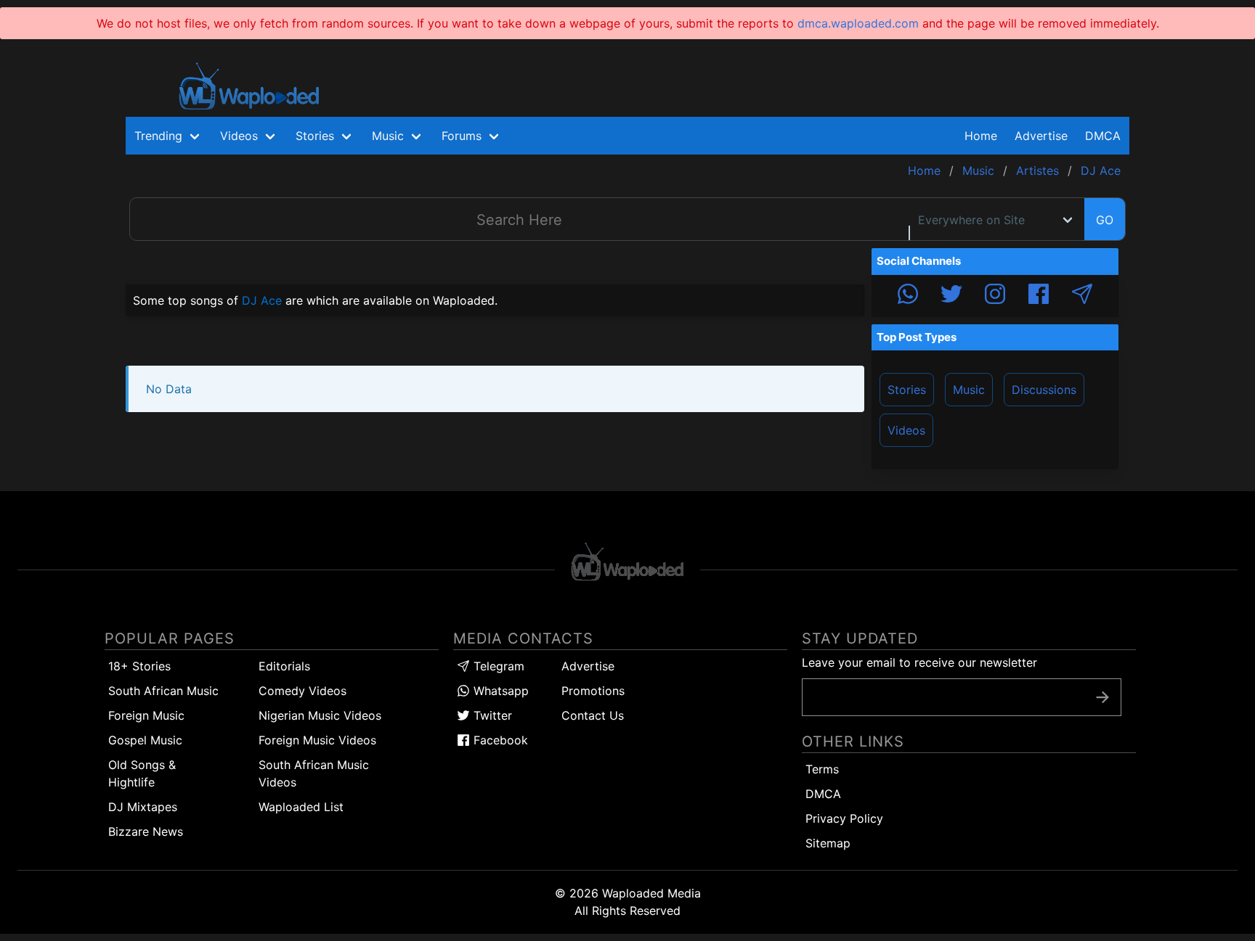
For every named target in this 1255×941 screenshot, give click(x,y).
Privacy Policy (844, 818)
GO (1104, 220)
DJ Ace (262, 300)
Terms (822, 769)
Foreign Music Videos (317, 740)
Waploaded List (301, 807)
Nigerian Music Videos (320, 715)
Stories (907, 389)
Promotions (593, 690)
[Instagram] (995, 296)
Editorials (284, 666)
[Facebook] (1038, 296)
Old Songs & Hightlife (142, 773)
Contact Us (592, 715)
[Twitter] (951, 296)
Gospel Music (145, 740)
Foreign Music (146, 715)
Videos (906, 430)
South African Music (163, 690)
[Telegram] (1082, 296)
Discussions (1044, 389)
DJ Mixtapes (142, 807)
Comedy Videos (302, 690)
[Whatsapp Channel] (908, 296)
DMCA (1103, 135)
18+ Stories (139, 666)
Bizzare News (145, 831)
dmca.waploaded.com (858, 23)
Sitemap (827, 843)
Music (969, 389)
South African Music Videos (314, 773)
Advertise (587, 666)
